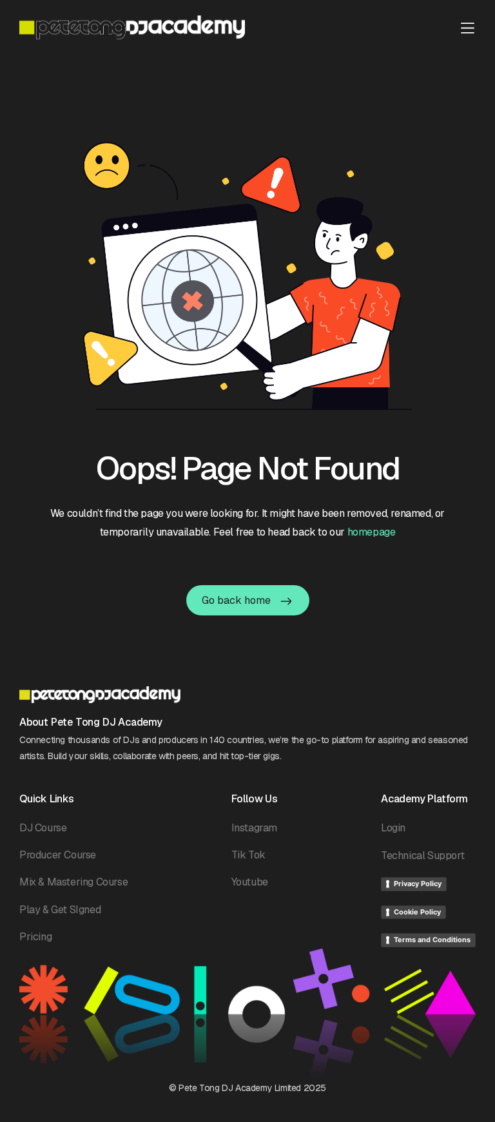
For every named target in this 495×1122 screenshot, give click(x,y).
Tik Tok (248, 855)
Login (393, 828)
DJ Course (42, 828)
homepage (371, 532)
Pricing (35, 936)
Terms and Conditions (432, 939)
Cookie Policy (417, 911)
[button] (468, 26)
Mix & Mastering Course (73, 882)
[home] (132, 27)
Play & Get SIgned (60, 909)
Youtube (249, 882)
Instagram (254, 828)
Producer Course (57, 855)
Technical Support (422, 855)
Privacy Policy (418, 883)
